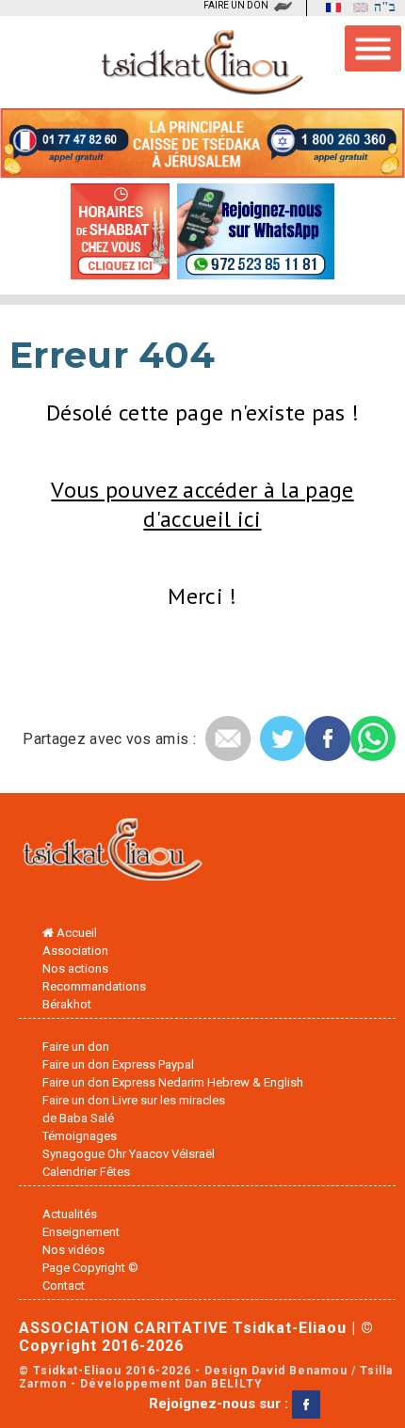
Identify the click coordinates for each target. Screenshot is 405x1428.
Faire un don (75, 1046)
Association (75, 951)
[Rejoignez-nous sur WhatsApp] (255, 272)
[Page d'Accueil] (113, 854)
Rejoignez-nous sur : (220, 1403)
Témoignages (79, 1136)
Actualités (69, 1214)
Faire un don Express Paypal (118, 1064)
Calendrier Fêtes (86, 1172)
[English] (356, 7)
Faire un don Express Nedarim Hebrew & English (172, 1082)
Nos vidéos (73, 1250)
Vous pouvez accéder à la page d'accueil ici (202, 504)
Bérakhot (66, 1004)
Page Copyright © (90, 1268)
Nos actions (75, 968)
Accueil (75, 933)
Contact (63, 1285)
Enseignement (81, 1232)
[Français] (328, 7)
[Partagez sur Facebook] (327, 738)
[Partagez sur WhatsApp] (373, 738)
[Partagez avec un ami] (228, 738)
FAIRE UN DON (235, 5)
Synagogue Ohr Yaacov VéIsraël (128, 1154)
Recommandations (94, 986)
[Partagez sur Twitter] (282, 738)
